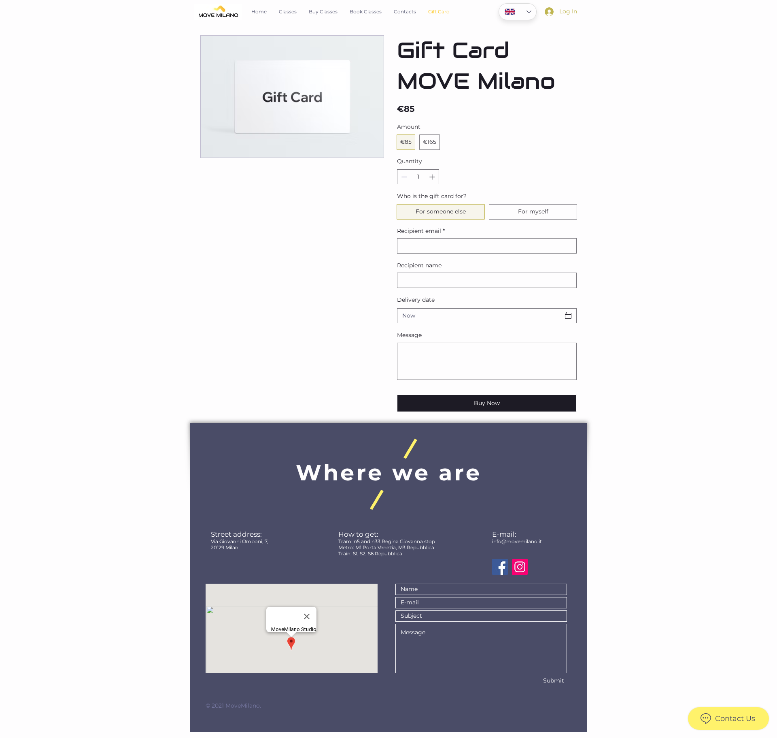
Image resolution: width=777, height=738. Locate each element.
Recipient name (419, 265)
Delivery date (416, 299)
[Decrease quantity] (403, 177)
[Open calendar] (568, 315)
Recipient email (421, 231)
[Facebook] (500, 567)
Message (409, 335)
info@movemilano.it (517, 541)
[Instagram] (520, 567)
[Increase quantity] (433, 177)
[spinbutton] (418, 177)
